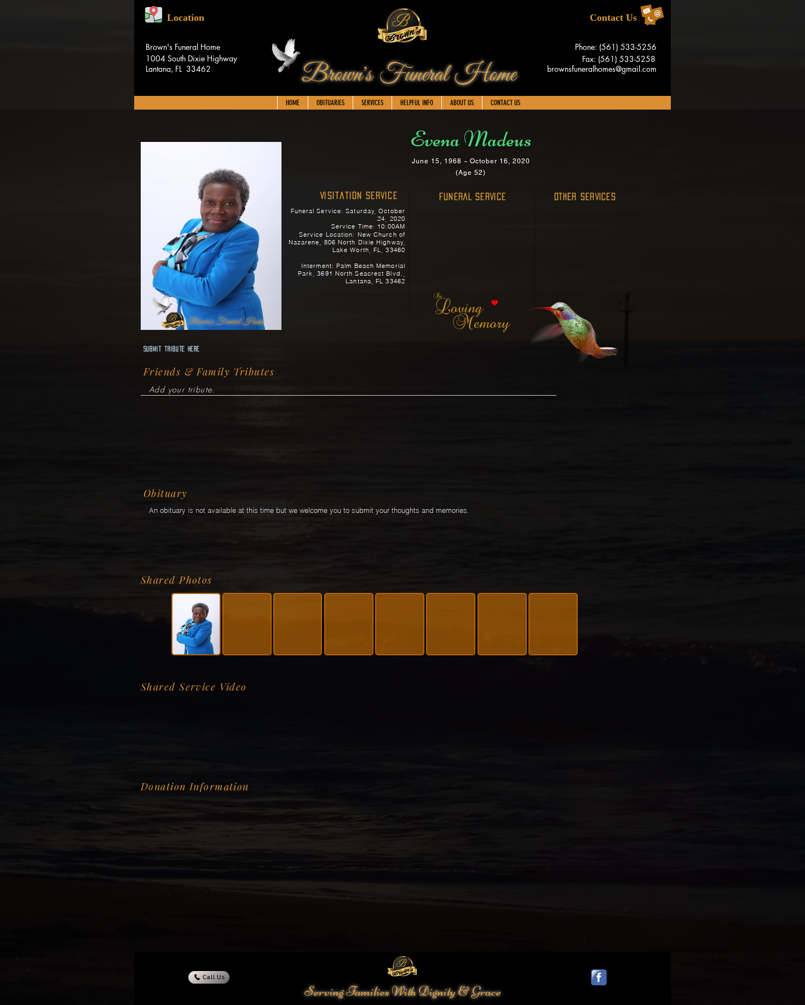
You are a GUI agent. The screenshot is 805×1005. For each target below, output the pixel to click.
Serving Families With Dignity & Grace (402, 991)
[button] (372, 103)
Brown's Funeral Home (409, 75)
